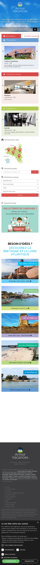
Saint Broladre (25, 335)
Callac (28, 281)
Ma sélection (8, 499)
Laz (26, 308)
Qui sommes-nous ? (10, 495)
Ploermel (13, 390)
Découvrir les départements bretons (14, 493)
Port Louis (25, 390)
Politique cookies (9, 506)
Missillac (20, 362)
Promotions (8, 491)
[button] (20, 558)
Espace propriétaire (10, 496)
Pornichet (27, 362)
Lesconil (22, 308)
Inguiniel (19, 390)
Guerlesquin (15, 308)
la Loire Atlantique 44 (28, 345)
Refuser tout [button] (29, 561)
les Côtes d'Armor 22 (28, 264)
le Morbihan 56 (31, 372)
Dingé (10, 335)
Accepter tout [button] (11, 561)
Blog (6, 500)
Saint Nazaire (13, 362)
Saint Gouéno (21, 281)
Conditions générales (10, 502)
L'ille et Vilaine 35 (30, 318)
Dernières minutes (10, 489)
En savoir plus (20, 542)
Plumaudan (12, 281)
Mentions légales (9, 504)
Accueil (7, 487)
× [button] (38, 522)
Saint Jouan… (17, 335)
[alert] (20, 542)
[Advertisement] (20, 415)
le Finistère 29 (31, 291)
